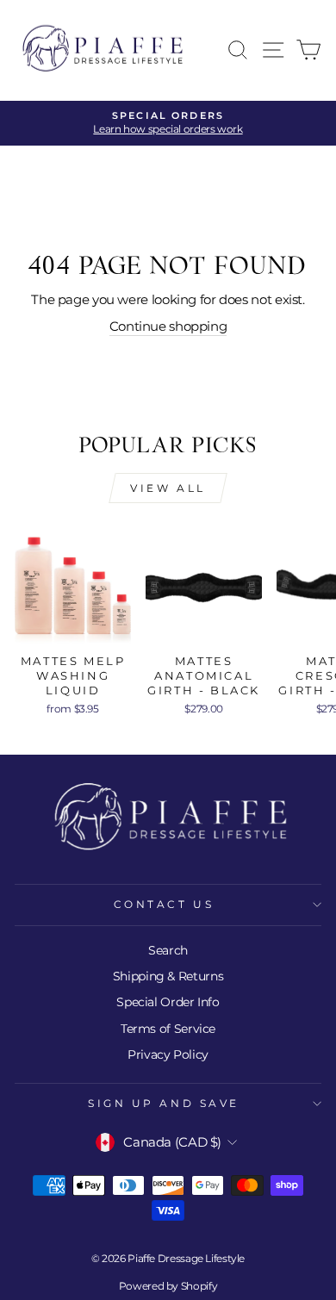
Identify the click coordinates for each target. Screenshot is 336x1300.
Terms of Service (168, 1029)
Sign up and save (164, 1104)
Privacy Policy (168, 1054)
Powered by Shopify (168, 1285)
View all (168, 488)
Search (168, 950)
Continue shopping (168, 326)
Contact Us (164, 905)
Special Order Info (167, 1002)
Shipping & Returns (168, 976)
